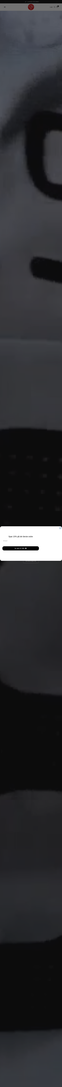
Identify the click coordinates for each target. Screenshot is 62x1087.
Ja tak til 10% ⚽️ (21, 548)
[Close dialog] (60, 528)
